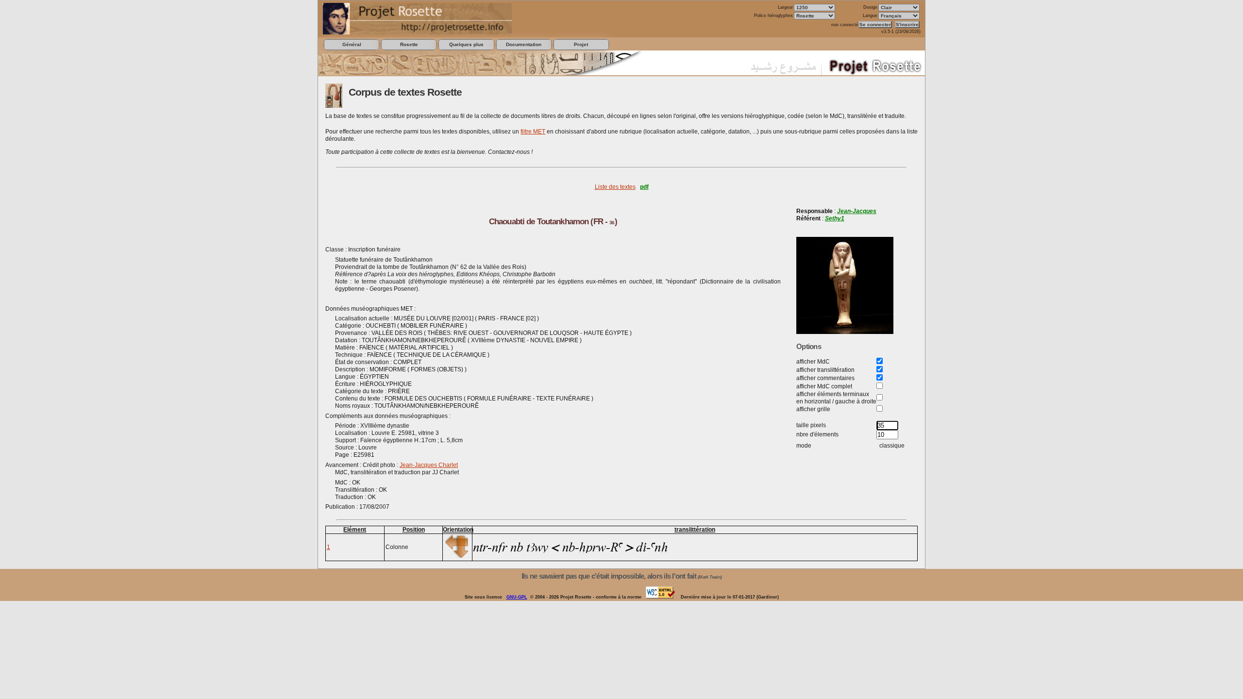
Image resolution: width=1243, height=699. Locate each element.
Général (351, 44)
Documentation (523, 44)
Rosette (409, 44)
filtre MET (533, 131)
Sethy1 (834, 218)
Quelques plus (466, 44)
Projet (581, 44)
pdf (644, 187)
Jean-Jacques (856, 211)
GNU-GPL (516, 597)
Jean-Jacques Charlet (429, 465)
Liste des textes (615, 187)
